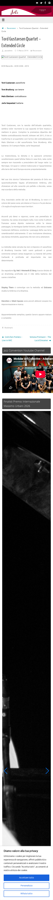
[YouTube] (37, 3)
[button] (6, 771)
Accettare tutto (26, 877)
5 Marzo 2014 (22, 50)
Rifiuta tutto (26, 893)
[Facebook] (45, 3)
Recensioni (11, 28)
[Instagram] (49, 3)
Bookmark (9, 328)
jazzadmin (9, 50)
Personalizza (26, 885)
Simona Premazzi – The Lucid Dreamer (40, 339)
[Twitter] (41, 3)
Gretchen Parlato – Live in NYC (12, 339)
